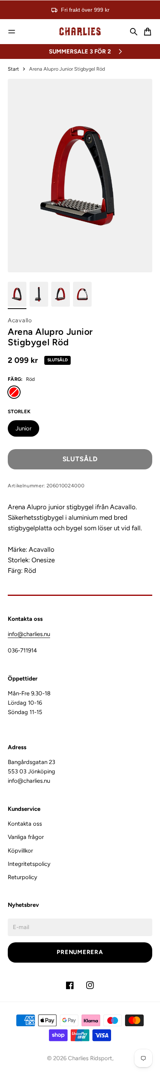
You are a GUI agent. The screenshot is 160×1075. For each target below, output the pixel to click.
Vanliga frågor (26, 836)
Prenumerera (80, 952)
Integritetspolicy (29, 863)
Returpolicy (22, 877)
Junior (23, 428)
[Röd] (14, 392)
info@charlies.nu (29, 634)
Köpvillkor (20, 850)
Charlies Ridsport (90, 1058)
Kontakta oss (25, 823)
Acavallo (20, 320)
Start (13, 69)
